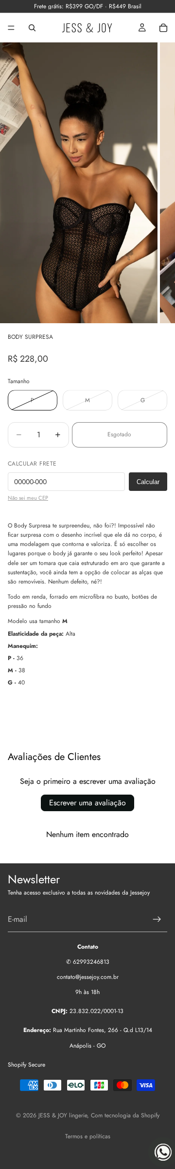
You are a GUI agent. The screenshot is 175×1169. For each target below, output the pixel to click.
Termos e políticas (87, 1136)
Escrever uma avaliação (87, 802)
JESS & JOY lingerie (62, 1115)
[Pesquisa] (32, 28)
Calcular (148, 482)
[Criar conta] (157, 919)
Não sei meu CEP (28, 498)
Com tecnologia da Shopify (125, 1115)
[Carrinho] (163, 28)
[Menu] (11, 28)
